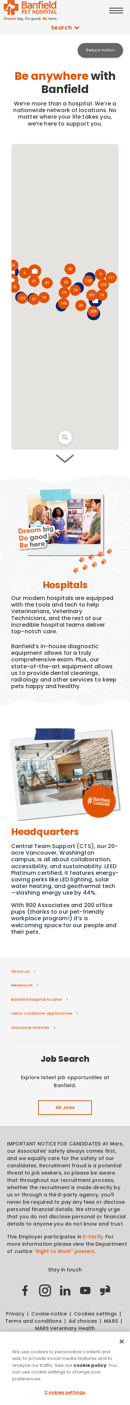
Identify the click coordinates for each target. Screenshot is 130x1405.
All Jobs (65, 1107)
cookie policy (89, 1365)
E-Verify (93, 1236)
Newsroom (22, 985)
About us (20, 971)
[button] (93, 312)
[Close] (121, 1341)
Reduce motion (100, 50)
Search (61, 28)
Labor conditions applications (41, 1013)
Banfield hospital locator (36, 999)
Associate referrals (30, 1027)
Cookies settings (64, 1392)
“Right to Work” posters (64, 1251)
